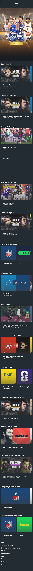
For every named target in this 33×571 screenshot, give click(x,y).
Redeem (3, 559)
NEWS (3, 556)
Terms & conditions (7, 545)
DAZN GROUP (5, 553)
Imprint (3, 551)
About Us (4, 561)
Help (2, 543)
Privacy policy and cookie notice (11, 548)
